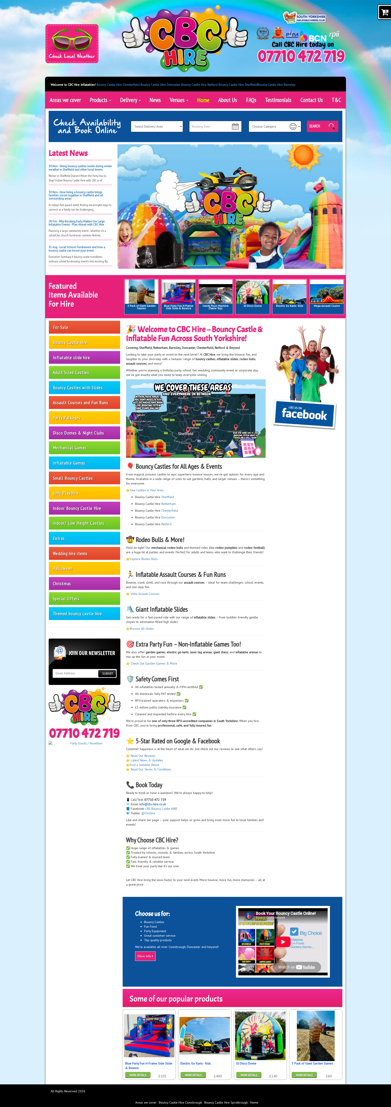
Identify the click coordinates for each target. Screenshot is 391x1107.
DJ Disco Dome (253, 305)
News (155, 100)
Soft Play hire (66, 493)
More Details (193, 1075)
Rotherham (168, 504)
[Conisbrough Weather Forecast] (71, 43)
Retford (166, 524)
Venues (178, 100)
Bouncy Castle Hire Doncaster (160, 85)
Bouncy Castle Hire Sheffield (238, 85)
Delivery (129, 100)
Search (314, 126)
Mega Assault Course (327, 305)
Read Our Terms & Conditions (151, 769)
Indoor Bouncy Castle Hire (77, 508)
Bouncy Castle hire (70, 342)
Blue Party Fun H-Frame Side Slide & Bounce (178, 307)
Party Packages (67, 417)
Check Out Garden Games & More (154, 663)
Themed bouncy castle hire (77, 613)
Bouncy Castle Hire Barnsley (276, 85)
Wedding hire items (70, 553)
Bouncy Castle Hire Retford (199, 85)
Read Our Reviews (143, 756)
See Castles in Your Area (146, 490)
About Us (227, 100)
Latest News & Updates (147, 760)
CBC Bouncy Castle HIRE (161, 809)
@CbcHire (148, 813)
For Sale (61, 327)
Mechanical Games (70, 448)
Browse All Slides (142, 629)
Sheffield (167, 497)
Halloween (63, 568)
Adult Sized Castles (71, 372)
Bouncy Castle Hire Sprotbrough (226, 1102)
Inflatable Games (69, 463)
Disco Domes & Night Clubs (78, 433)
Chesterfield (169, 510)
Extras (59, 538)
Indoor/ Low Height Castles (79, 523)
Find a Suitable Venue (144, 765)
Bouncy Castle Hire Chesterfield (118, 85)
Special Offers (66, 598)
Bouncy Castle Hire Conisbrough (180, 1102)
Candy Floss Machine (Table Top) (216, 307)
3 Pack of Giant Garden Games (141, 307)
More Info (145, 956)
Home (203, 100)
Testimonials (278, 100)
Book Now (137, 1075)
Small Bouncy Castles (73, 478)
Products (99, 100)
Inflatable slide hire (71, 357)
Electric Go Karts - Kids (289, 305)
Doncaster (168, 517)
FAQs (251, 100)
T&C (336, 100)
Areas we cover (65, 100)
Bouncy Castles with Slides (78, 387)
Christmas (62, 583)
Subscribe (107, 673)
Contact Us (311, 100)
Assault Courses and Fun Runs (80, 402)
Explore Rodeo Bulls (144, 559)
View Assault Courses (145, 594)
